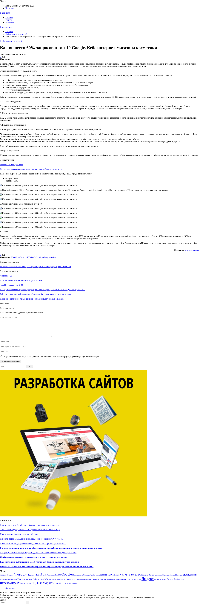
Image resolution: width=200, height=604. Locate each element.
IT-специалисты (77, 575)
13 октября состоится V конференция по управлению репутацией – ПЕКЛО (35, 266)
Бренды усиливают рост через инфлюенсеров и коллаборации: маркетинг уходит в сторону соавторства (51, 548)
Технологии (136, 579)
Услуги (8, 20)
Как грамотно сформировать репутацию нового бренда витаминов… (32, 169)
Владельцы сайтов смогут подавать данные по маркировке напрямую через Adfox (38, 552)
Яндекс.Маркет (42, 582)
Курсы (42, 579)
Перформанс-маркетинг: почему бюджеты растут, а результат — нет (33, 557)
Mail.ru (85, 575)
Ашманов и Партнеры (162, 575)
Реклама (111, 579)
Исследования (24, 579)
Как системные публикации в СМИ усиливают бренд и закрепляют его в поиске (39, 562)
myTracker (91, 575)
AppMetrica (51, 575)
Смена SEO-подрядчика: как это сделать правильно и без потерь (30, 529)
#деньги (3, 575)
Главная (9, 17)
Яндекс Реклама (72, 583)
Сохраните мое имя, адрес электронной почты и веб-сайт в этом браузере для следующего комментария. (51, 356)
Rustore (103, 575)
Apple (45, 575)
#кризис (10, 575)
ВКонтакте (178, 575)
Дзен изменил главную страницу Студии (19, 534)
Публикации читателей (11, 41)
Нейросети (71, 579)
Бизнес (172, 575)
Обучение (80, 579)
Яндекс (147, 578)
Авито (151, 575)
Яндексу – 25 (6, 276)
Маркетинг (50, 579)
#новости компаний (28, 574)
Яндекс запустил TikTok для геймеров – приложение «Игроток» (30, 525)
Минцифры (61, 579)
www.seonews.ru (192, 250)
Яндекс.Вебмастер (175, 579)
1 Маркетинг (6, 27)
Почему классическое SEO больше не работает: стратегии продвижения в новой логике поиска (46, 566)
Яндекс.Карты (25, 583)
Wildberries (143, 575)
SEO (109, 574)
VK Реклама (131, 574)
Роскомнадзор (121, 579)
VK (122, 574)
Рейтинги (104, 579)
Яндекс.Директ (9, 582)
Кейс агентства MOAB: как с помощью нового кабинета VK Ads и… (32, 539)
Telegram (115, 575)
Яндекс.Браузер (160, 579)
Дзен (186, 574)
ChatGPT (58, 575)
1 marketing (5, 13)
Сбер (128, 579)
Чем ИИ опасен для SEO (11, 164)
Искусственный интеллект (8, 579)
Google (66, 574)
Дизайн (193, 574)
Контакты (10, 8)
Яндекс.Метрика (59, 583)
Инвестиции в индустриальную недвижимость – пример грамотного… (33, 543)
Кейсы (36, 579)
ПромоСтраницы (91, 579)
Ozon (98, 575)
